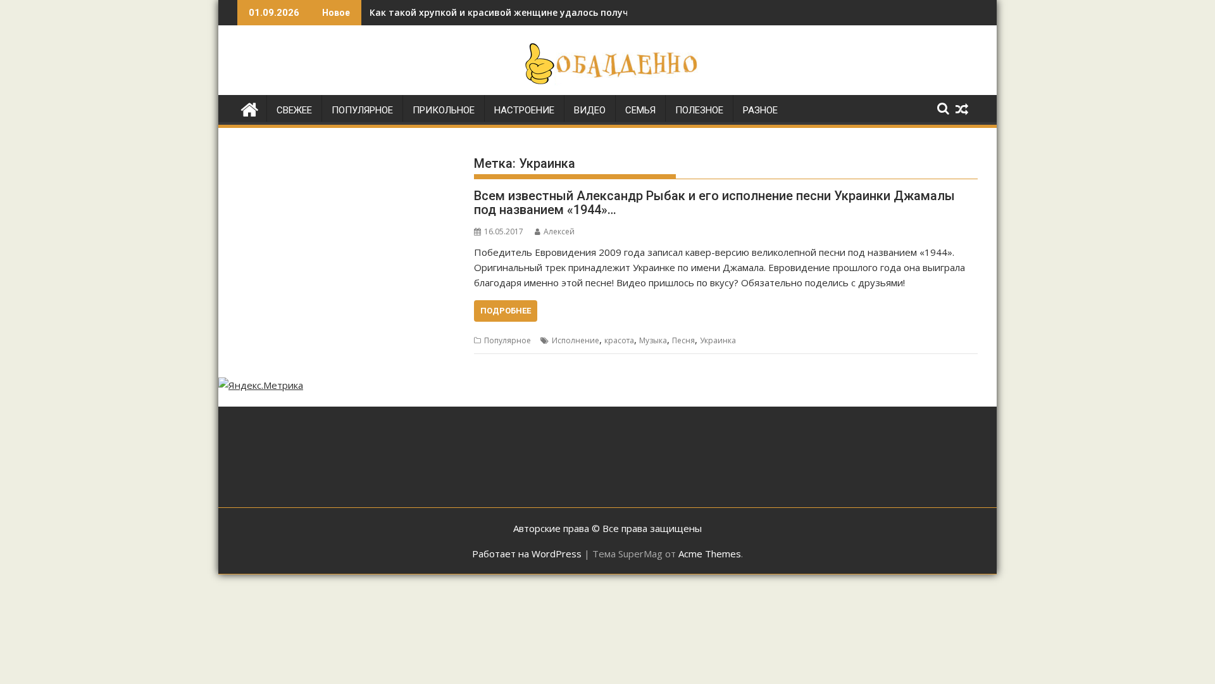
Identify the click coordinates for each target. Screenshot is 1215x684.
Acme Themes (709, 553)
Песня (683, 340)
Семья (640, 110)
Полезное (699, 110)
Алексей (559, 231)
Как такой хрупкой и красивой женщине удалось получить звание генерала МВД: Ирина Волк (588, 12)
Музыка (653, 340)
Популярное (362, 110)
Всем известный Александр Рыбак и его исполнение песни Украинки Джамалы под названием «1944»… (714, 202)
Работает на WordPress (527, 553)
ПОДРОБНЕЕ (505, 310)
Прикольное (444, 110)
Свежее (294, 110)
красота (619, 340)
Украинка (718, 340)
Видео (590, 110)
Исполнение (575, 340)
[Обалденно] (249, 108)
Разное (760, 110)
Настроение (524, 110)
